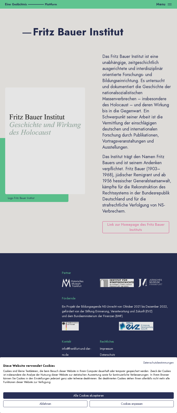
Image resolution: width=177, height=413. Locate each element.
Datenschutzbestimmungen (158, 363)
